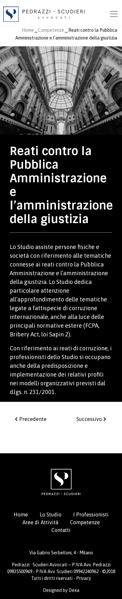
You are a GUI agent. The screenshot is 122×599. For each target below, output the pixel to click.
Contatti (61, 530)
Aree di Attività (40, 522)
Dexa (74, 590)
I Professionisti (91, 514)
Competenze (51, 30)
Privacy (83, 578)
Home (28, 30)
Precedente (32, 419)
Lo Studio (50, 514)
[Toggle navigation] (114, 14)
